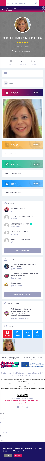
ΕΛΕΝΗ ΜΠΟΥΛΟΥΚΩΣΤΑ (20, 232)
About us (3, 423)
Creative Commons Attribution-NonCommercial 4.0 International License (22, 402)
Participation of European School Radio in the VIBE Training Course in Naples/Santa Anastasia (21, 312)
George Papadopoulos (20, 224)
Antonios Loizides (18, 208)
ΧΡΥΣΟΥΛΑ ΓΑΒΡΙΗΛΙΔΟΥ (21, 239)
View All (36, 92)
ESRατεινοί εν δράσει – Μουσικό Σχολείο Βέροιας (24, 274)
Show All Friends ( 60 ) (22, 250)
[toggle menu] (5, 73)
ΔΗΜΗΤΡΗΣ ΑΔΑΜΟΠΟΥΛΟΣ (22, 216)
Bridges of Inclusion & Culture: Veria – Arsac (23, 265)
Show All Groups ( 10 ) (22, 294)
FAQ (1, 428)
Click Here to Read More (22, 451)
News (2, 441)
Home (2, 418)
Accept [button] (17, 455)
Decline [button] (8, 455)
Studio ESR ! (16, 283)
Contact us (3, 433)
